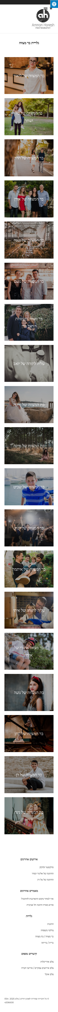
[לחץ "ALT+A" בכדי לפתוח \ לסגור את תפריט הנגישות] (54, 4)
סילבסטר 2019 (46, 867)
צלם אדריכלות (47, 961)
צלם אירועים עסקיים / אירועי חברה (37, 968)
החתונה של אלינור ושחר (43, 873)
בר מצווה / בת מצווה (44, 936)
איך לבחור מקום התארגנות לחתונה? (37, 898)
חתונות (50, 924)
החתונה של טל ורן (45, 879)
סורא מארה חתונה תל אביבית (40, 904)
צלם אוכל (49, 974)
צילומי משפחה (47, 930)
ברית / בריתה (47, 942)
